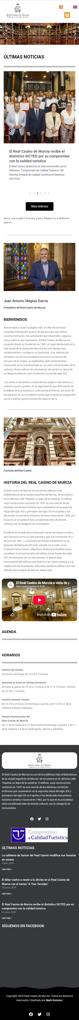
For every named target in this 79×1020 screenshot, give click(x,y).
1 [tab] (30, 193)
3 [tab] (38, 193)
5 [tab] (45, 193)
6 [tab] (49, 193)
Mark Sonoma (54, 1000)
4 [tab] (41, 193)
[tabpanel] (39, 130)
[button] (67, 15)
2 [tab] (34, 193)
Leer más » (7, 869)
